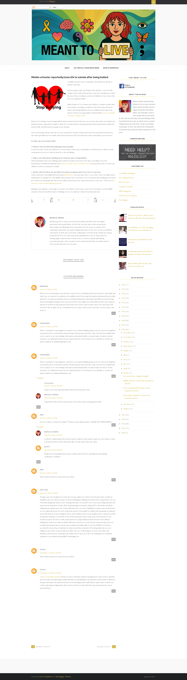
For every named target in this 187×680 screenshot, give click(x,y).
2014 (123, 419)
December (127, 333)
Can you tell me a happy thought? (136, 376)
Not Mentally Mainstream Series (86, 68)
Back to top (149, 677)
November (127, 337)
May (125, 364)
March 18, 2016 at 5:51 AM (53, 435)
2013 (123, 424)
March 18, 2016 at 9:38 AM (53, 450)
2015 (123, 415)
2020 (123, 312)
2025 (123, 289)
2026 (123, 285)
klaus (43, 549)
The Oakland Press (126, 178)
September (128, 346)
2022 (123, 303)
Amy (42, 415)
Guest (47, 447)
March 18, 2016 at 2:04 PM (49, 493)
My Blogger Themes (63, 676)
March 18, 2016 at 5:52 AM (53, 398)
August (126, 351)
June (125, 360)
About (67, 68)
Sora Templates (46, 676)
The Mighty (123, 200)
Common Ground (126, 187)
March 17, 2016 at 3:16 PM (48, 418)
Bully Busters (69, 175)
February (127, 404)
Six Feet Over (124, 182)
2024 (123, 294)
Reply (113, 313)
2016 (123, 329)
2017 (123, 325)
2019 (123, 316)
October (126, 342)
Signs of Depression (111, 68)
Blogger (52, 1)
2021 (123, 307)
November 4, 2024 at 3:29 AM (50, 553)
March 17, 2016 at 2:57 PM (48, 327)
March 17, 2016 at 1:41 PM (48, 289)
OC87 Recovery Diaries (128, 196)
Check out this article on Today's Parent (76, 164)
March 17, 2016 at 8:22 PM (53, 386)
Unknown (45, 323)
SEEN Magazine (125, 191)
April (125, 368)
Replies (40, 378)
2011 (123, 433)
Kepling (44, 490)
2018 (123, 321)
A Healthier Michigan (127, 173)
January (126, 409)
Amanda (44, 286)
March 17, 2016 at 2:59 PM (49, 358)
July (125, 355)
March (126, 373)
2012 (123, 428)
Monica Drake (57, 218)
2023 (123, 298)
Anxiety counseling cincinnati (50, 577)
